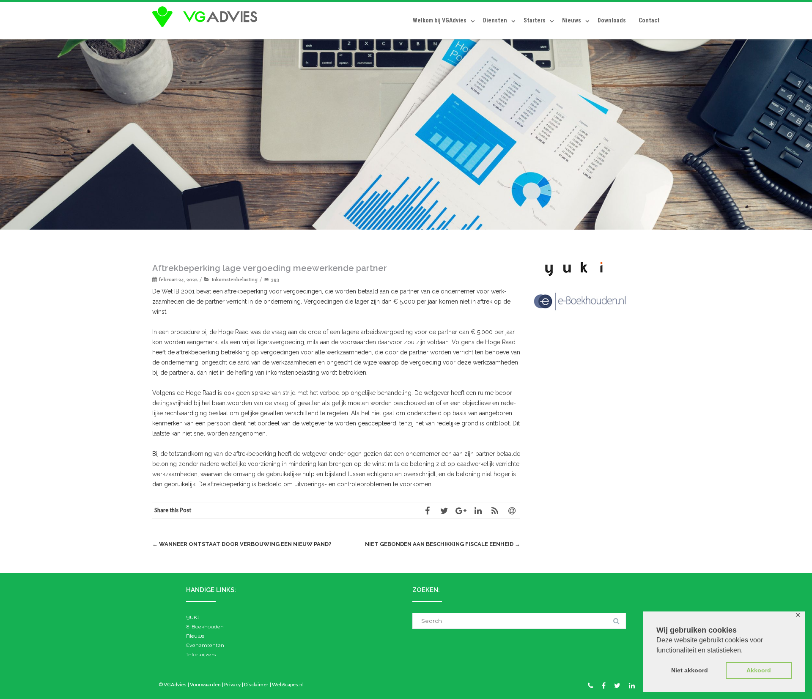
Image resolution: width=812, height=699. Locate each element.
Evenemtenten (205, 645)
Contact (649, 20)
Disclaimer (256, 684)
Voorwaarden (205, 684)
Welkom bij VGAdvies (439, 20)
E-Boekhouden (205, 626)
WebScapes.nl (288, 684)
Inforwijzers (201, 654)
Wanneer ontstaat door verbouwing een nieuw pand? (242, 544)
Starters (535, 20)
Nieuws (571, 20)
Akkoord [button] (758, 670)
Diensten (495, 20)
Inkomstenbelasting (234, 279)
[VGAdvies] (206, 17)
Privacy (232, 684)
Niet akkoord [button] (689, 670)
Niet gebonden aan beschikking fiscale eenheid (442, 544)
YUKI (192, 617)
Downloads (612, 20)
